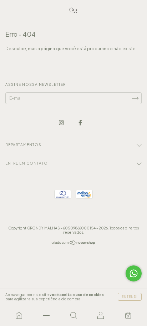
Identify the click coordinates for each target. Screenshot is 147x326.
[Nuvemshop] (73, 243)
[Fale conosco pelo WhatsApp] (134, 273)
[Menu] (46, 315)
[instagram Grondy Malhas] (62, 122)
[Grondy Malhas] (18, 315)
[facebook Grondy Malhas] (80, 122)
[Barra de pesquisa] (73, 315)
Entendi (130, 297)
